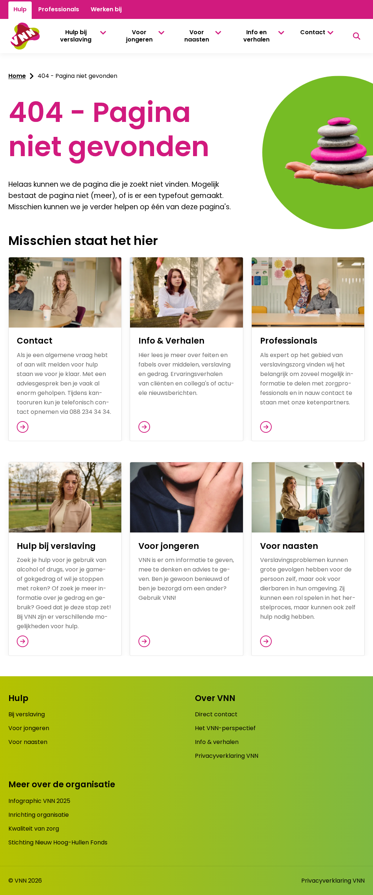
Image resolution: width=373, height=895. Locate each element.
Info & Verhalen (171, 340)
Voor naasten (196, 36)
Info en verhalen (256, 36)
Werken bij (106, 9)
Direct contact (216, 714)
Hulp (20, 9)
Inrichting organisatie (38, 815)
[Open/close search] (357, 36)
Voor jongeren (139, 36)
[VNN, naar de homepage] (24, 36)
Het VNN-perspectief (225, 728)
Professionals (58, 9)
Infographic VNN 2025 (39, 801)
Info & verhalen (217, 742)
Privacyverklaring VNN (226, 756)
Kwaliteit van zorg (33, 828)
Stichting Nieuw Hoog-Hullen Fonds (57, 842)
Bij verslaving (26, 714)
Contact (312, 32)
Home (17, 76)
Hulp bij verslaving (75, 36)
